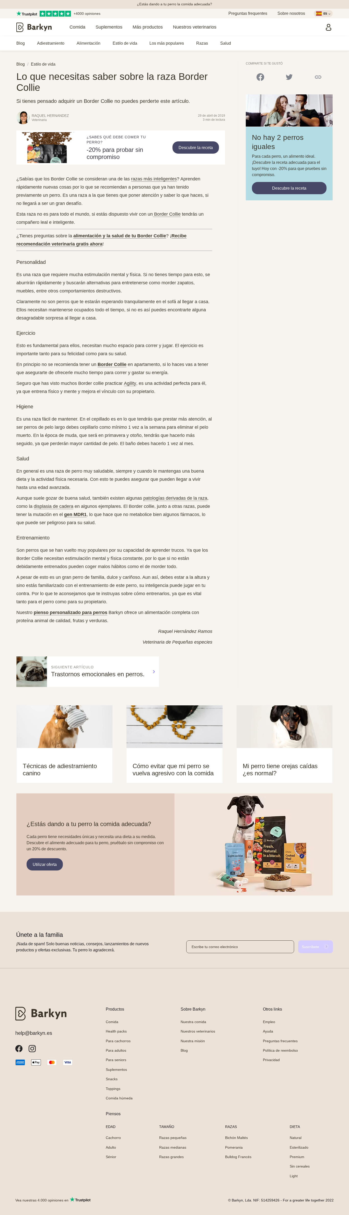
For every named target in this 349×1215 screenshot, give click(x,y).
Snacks (112, 1079)
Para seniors (116, 1060)
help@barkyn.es (33, 1033)
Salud (225, 43)
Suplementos (109, 27)
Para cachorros (118, 1041)
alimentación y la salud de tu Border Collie (119, 235)
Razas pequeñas (173, 1138)
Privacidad (271, 1060)
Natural (295, 1138)
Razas (202, 43)
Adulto (111, 1147)
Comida (77, 27)
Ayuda (268, 1031)
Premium (297, 1157)
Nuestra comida (193, 1022)
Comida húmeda (119, 1098)
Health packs (116, 1031)
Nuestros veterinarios (194, 27)
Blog (20, 43)
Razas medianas (172, 1147)
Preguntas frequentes (247, 13)
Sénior (111, 1157)
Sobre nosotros (291, 13)
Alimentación (88, 43)
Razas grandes (171, 1157)
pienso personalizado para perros (70, 612)
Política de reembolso (280, 1050)
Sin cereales (300, 1166)
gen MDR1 (75, 514)
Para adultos (116, 1050)
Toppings (113, 1089)
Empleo (269, 1022)
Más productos (148, 27)
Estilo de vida (125, 43)
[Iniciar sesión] (328, 27)
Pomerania (234, 1147)
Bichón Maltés (236, 1138)
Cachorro (113, 1138)
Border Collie (112, 364)
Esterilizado (299, 1147)
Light (294, 1176)
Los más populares (166, 43)
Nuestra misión (193, 1041)
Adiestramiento (50, 43)
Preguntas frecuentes (280, 1041)
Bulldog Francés (238, 1157)
